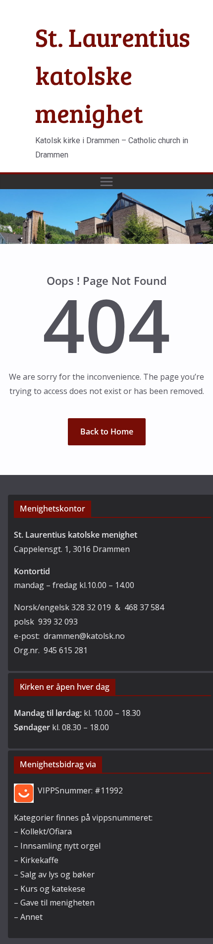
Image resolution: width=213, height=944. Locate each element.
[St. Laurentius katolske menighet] (106, 196)
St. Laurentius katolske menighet (112, 75)
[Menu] (106, 181)
